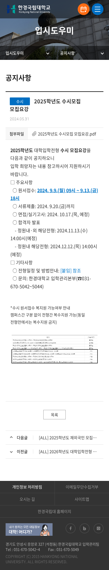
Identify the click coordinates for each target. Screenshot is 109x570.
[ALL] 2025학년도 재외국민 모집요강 (69, 437)
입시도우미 (15, 53)
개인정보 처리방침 (27, 487)
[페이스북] (70, 528)
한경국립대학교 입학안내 (28, 9)
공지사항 (67, 53)
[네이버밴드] (84, 528)
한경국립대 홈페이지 (54, 511)
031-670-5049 (67, 549)
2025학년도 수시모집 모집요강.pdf (67, 133)
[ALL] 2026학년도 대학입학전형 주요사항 (73, 451)
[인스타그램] (98, 528)
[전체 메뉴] (97, 9)
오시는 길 (27, 499)
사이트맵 (82, 499)
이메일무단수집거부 (82, 487)
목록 (54, 414)
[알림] (83, 9)
